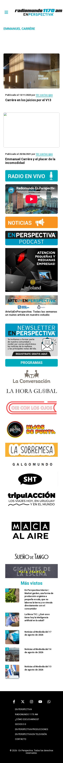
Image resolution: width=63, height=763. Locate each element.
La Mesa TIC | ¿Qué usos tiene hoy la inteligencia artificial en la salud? (37, 617)
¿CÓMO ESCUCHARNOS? (27, 719)
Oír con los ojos (44, 95)
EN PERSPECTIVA (23, 709)
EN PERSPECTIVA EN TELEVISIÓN (31, 734)
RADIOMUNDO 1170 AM (26, 714)
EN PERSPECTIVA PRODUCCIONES (31, 729)
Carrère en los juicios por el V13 (28, 100)
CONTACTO (20, 739)
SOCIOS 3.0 (20, 724)
